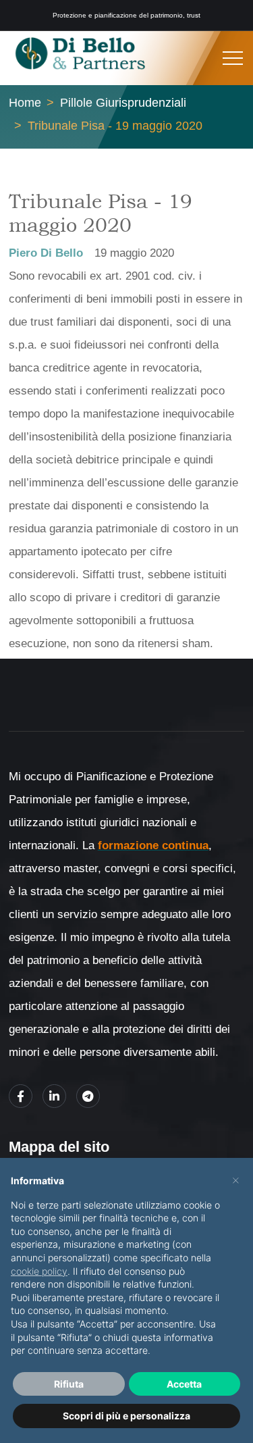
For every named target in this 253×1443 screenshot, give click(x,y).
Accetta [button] (184, 1384)
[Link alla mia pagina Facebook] (20, 1096)
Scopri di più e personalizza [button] (126, 1415)
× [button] (235, 1179)
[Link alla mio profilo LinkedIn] (54, 1096)
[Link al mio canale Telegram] (88, 1096)
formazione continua (153, 845)
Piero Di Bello (46, 253)
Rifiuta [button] (69, 1384)
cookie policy (39, 1271)
